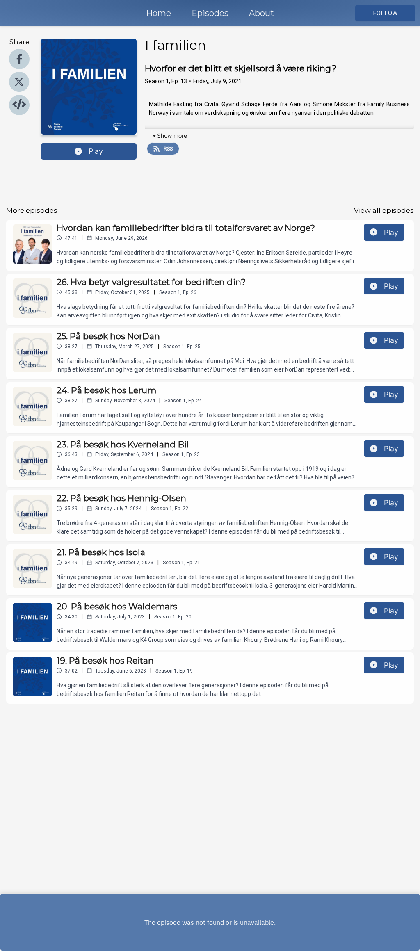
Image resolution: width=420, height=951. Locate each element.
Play (96, 151)
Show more (172, 135)
